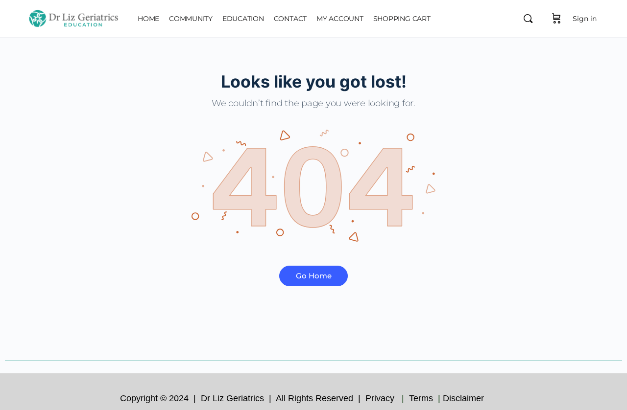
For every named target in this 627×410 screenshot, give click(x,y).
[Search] (528, 18)
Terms (422, 398)
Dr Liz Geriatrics (233, 398)
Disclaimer (464, 398)
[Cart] (556, 18)
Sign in (585, 18)
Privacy (381, 398)
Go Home (314, 275)
